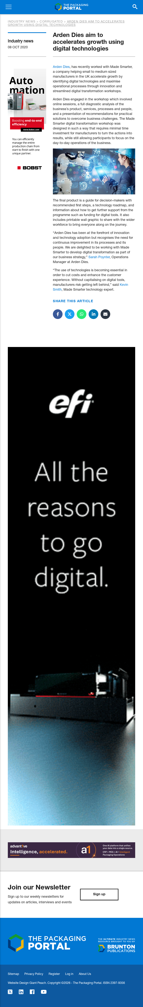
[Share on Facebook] (58, 314)
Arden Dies (61, 67)
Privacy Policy (33, 973)
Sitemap (13, 973)
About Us (85, 973)
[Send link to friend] (105, 314)
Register (54, 973)
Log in (69, 973)
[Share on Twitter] (69, 314)
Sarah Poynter (99, 257)
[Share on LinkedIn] (93, 314)
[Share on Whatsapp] (81, 314)
